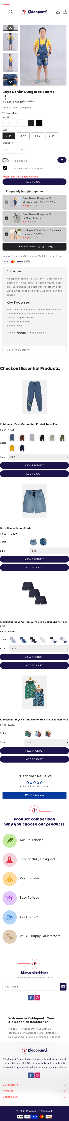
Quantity (8, 143)
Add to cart (34, 181)
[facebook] (31, 997)
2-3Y (9, 136)
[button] (34, 271)
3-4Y (23, 136)
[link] (34, 1086)
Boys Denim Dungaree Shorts (39, 198)
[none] (10, 28)
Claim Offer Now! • (34, 246)
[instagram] (37, 997)
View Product (34, 465)
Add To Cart (34, 473)
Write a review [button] (34, 795)
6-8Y (52, 136)
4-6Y (37, 136)
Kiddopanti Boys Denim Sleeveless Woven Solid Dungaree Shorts (43, 230)
